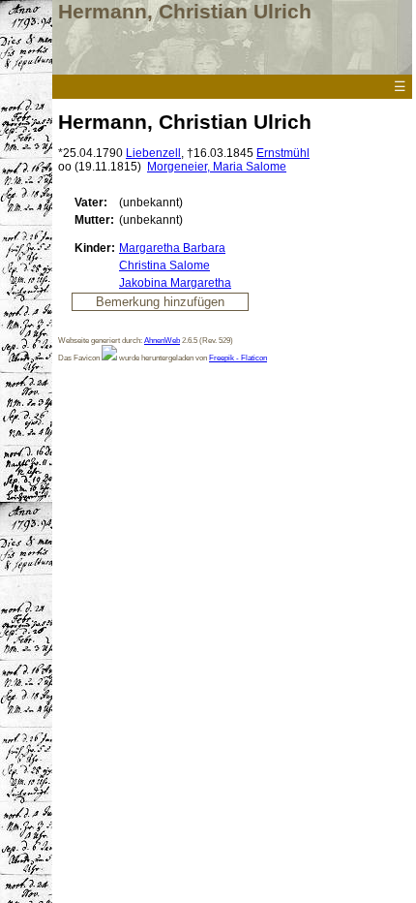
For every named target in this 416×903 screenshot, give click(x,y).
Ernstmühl (283, 153)
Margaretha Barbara (172, 248)
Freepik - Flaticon (238, 357)
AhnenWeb (162, 340)
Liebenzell (153, 153)
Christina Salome (164, 265)
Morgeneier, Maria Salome (216, 166)
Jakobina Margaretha (175, 283)
